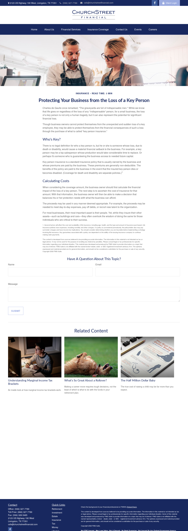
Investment (57, 512)
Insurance (56, 519)
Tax (53, 523)
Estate (55, 516)
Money (55, 527)
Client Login (171, 2)
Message (13, 284)
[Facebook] (155, 3)
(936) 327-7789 (70, 2)
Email (98, 264)
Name (11, 264)
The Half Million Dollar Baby (138, 380)
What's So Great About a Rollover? (85, 380)
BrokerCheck (132, 507)
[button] (34, 29)
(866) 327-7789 (25, 511)
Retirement (57, 508)
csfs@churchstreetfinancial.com (98, 2)
